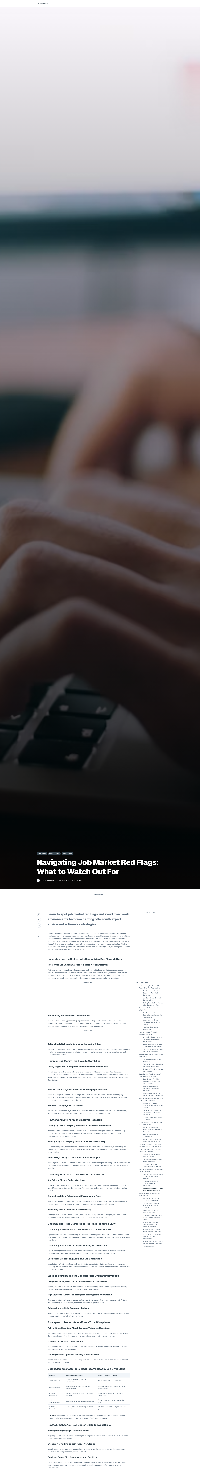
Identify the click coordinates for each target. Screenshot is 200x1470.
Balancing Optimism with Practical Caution (151, 1211)
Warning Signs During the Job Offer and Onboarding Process (151, 1099)
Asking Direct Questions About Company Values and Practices (152, 1129)
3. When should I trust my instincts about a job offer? (152, 1231)
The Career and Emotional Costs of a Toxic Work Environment (152, 993)
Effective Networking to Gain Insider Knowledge (152, 1160)
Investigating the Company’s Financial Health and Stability (152, 1045)
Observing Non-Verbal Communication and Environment (150, 1183)
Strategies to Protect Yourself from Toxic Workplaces (150, 1123)
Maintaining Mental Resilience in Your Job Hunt (149, 1194)
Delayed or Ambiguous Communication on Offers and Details (153, 1105)
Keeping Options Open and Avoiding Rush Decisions (152, 1140)
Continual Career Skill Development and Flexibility (152, 1165)
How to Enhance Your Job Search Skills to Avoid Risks (150, 1150)
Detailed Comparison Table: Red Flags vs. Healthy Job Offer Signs (150, 1145)
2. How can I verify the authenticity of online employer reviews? (150, 1225)
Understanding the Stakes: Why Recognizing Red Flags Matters (149, 987)
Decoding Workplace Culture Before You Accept (151, 1055)
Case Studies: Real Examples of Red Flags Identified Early (150, 1075)
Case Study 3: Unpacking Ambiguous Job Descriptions (153, 1094)
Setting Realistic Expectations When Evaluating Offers (153, 1004)
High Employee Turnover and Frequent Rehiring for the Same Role (152, 1112)
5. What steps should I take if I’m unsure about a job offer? (153, 1243)
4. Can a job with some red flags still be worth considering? (152, 1237)
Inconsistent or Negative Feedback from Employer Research (151, 1022)
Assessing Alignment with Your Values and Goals (153, 1189)
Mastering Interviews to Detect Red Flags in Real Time (151, 1170)
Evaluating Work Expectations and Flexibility (153, 1070)
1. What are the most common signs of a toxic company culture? (153, 1217)
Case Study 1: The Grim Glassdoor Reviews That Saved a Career (151, 1081)
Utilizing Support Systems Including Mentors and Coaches (151, 1205)
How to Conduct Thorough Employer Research (148, 1033)
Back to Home (45, 3)
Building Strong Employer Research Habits (151, 1155)
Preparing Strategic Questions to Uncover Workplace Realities (153, 1176)
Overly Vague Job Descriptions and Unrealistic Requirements (152, 1015)
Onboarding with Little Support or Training (153, 1118)
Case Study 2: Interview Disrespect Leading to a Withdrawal (151, 1088)
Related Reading (148, 1247)
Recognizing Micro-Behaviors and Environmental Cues (153, 1065)
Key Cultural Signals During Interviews (152, 1060)
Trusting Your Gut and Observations (150, 1135)
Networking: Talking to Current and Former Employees (153, 1050)
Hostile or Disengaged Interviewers (150, 1028)
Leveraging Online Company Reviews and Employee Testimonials (152, 1039)
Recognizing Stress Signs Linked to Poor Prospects (151, 1199)
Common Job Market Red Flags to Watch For (150, 1009)
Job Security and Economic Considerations (152, 999)
